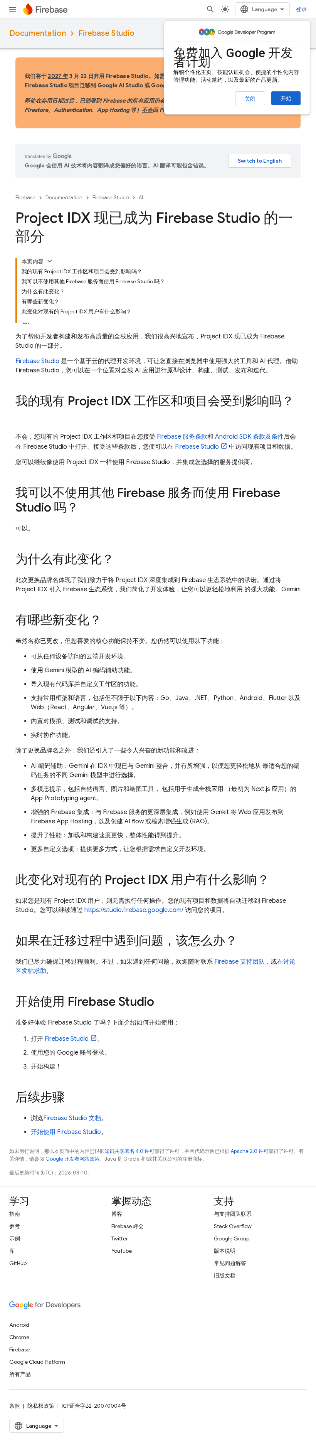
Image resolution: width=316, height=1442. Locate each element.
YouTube (121, 1250)
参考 (14, 1226)
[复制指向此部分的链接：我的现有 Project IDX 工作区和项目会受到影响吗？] (23, 416)
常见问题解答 (230, 1263)
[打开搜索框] (210, 9)
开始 (286, 98)
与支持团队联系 (233, 1213)
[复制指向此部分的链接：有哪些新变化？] (109, 621)
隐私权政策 (40, 1406)
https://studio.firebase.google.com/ (133, 910)
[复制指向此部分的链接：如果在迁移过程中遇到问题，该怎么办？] (245, 941)
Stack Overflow (233, 1226)
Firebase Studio (106, 33)
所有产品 (20, 1374)
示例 (14, 1238)
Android (19, 1324)
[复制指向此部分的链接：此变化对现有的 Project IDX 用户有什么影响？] (277, 880)
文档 (72, 1118)
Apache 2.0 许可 (250, 1151)
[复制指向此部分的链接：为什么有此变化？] (121, 560)
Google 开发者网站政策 (72, 1159)
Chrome (19, 1337)
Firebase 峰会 (127, 1226)
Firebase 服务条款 (182, 437)
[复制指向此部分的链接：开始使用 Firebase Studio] (162, 1002)
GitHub (18, 1263)
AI (141, 197)
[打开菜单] (12, 9)
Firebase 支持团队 (239, 962)
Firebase (25, 197)
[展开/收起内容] (49, 261)
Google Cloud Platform (37, 1361)
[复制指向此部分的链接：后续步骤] (72, 1098)
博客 (116, 1213)
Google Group (231, 1238)
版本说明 (224, 1250)
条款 (14, 1406)
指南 (14, 1213)
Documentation (37, 33)
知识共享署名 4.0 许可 (129, 1151)
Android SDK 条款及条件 (249, 437)
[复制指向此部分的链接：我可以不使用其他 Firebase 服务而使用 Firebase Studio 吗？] (86, 508)
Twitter (119, 1238)
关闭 (250, 98)
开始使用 (66, 1132)
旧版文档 (224, 1275)
